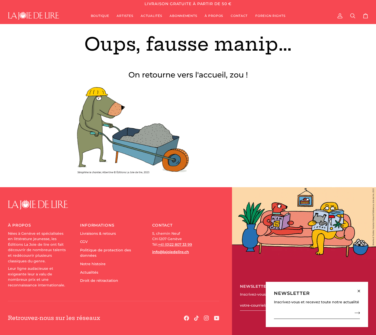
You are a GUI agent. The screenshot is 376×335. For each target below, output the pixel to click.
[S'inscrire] (355, 313)
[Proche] (361, 289)
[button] (100, 16)
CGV (84, 241)
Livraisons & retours (98, 233)
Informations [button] (97, 225)
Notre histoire (93, 264)
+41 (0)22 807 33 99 (175, 244)
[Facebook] (186, 318)
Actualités (89, 272)
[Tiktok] (196, 318)
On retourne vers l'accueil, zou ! (188, 75)
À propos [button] (19, 225)
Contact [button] (162, 225)
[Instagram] (206, 318)
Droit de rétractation (99, 280)
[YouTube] (216, 318)
